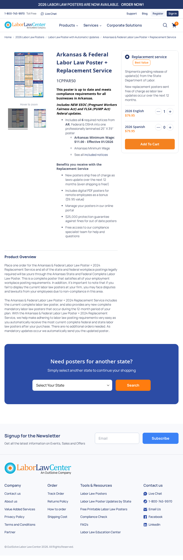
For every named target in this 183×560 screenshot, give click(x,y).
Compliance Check (93, 517)
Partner (9, 532)
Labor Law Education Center (100, 532)
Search (133, 385)
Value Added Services (19, 509)
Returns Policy (58, 501)
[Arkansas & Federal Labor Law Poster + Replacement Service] (18, 118)
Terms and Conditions (19, 524)
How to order (57, 509)
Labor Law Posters (93, 493)
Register (158, 13)
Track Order (56, 493)
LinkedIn (154, 524)
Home (8, 37)
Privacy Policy (14, 517)
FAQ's (84, 524)
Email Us (155, 509)
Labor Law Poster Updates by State (105, 501)
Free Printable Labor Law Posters (103, 509)
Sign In (172, 13)
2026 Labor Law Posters (30, 37)
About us (10, 501)
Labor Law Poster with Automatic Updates (74, 37)
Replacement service (149, 59)
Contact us (12, 493)
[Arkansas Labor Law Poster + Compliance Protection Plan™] (40, 118)
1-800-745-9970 (14, 13)
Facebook (155, 517)
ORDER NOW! (132, 4)
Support (132, 13)
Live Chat (51, 14)
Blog (145, 13)
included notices (96, 154)
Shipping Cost (57, 517)
